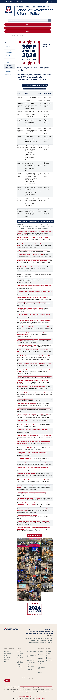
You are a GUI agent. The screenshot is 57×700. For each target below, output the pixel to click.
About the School (7, 47)
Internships (7, 657)
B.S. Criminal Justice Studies (20, 658)
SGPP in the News (8, 56)
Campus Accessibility (34, 642)
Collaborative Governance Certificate (30, 668)
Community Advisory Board (9, 51)
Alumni (7, 62)
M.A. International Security (31, 656)
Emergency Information (36, 638)
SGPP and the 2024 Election (9, 66)
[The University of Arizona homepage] (13, 1)
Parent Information (8, 70)
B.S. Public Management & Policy (20, 662)
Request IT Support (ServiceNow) (41, 660)
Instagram (50, 656)
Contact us (27, 24)
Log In (7, 680)
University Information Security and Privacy (28, 696)
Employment (26, 638)
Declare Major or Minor (8, 654)
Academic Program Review (40, 672)
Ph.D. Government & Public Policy (31, 652)
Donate (27, 31)
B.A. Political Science (20, 654)
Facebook (50, 651)
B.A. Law (19, 651)
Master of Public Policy (31, 663)
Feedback (49, 642)
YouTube (50, 660)
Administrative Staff (41, 668)
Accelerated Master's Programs (21, 667)
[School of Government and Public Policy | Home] (28, 11)
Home (8, 36)
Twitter (49, 653)
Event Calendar (9, 60)
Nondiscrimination (47, 638)
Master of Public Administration (31, 659)
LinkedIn (50, 658)
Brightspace (7, 662)
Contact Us (8, 74)
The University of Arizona (39, 698)
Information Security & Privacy (38, 640)
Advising (6, 651)
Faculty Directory (40, 664)
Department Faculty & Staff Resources (41, 653)
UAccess (6, 659)
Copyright (49, 640)
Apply (27, 28)
